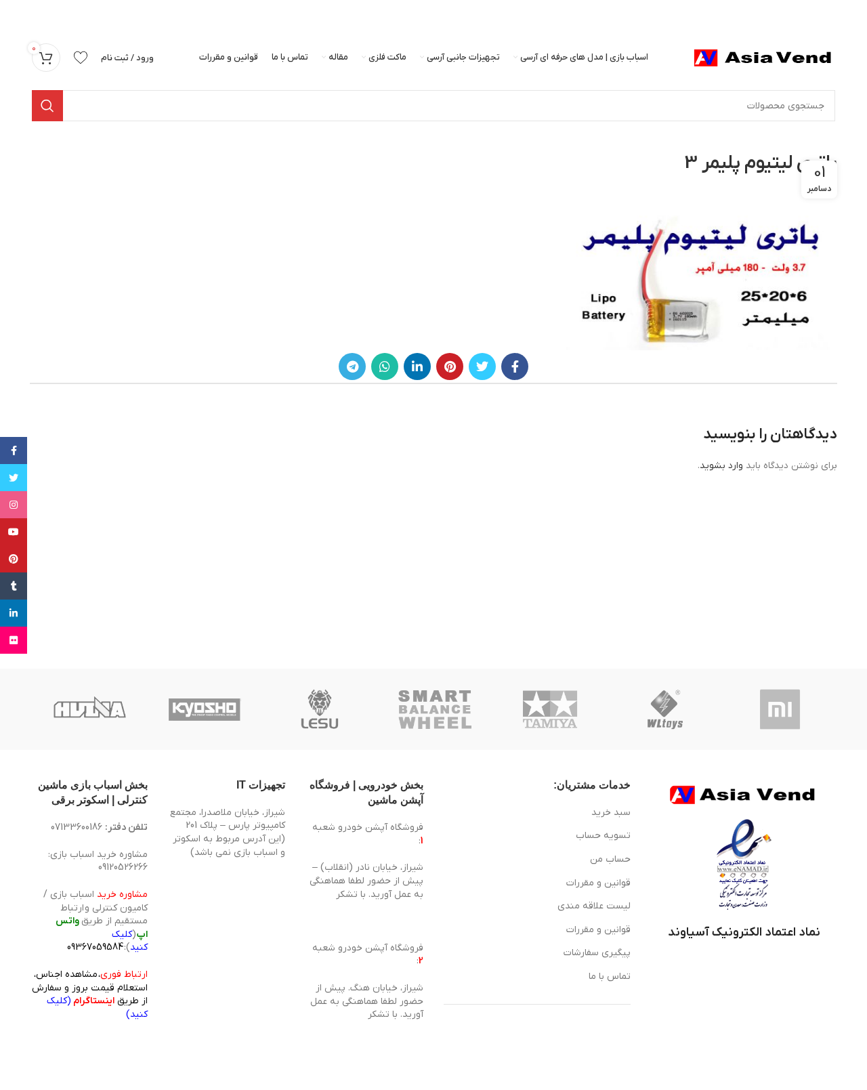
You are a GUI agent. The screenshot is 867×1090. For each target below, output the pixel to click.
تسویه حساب (603, 835)
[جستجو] (47, 105)
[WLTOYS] (665, 709)
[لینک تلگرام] (352, 366)
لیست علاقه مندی (594, 906)
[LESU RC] (319, 709)
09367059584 (95, 947)
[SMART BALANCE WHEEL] (434, 709)
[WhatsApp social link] (384, 366)
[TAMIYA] (550, 709)
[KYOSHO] (204, 709)
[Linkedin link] (417, 366)
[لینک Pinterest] (449, 366)
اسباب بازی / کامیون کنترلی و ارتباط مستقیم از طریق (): (95, 921)
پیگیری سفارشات (597, 952)
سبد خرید (611, 812)
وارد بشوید (721, 465)
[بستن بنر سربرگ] (17, 13)
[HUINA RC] (89, 709)
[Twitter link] (482, 366)
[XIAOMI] (781, 709)
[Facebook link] (514, 366)
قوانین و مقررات (598, 883)
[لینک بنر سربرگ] (454, 13)
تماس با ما (610, 976)
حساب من (610, 859)
